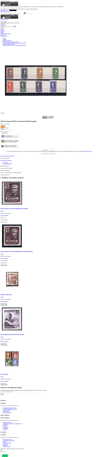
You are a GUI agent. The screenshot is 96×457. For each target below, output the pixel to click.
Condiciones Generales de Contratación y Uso (12, 423)
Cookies (5, 426)
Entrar (2, 215)
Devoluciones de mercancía (8, 440)
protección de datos (70, 397)
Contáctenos (5, 428)
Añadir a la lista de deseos (8, 156)
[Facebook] (4, 451)
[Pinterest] (6, 451)
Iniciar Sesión (6, 11)
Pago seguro (5, 424)
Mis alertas (5, 445)
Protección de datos (87, 151)
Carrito (2, 11)
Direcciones (5, 444)
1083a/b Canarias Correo (6, 294)
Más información (5, 10)
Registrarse (9, 160)
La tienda (5, 429)
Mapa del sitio (6, 411)
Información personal (7, 439)
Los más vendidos (7, 410)
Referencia (3, 174)
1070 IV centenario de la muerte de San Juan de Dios (12, 334)
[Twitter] (5, 451)
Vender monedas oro (7, 412)
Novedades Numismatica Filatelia (10, 409)
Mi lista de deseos (6, 446)
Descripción (5, 162)
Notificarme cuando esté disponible (48, 153)
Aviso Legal (5, 427)
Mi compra (3, 25)
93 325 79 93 (28, 13)
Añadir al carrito (5, 131)
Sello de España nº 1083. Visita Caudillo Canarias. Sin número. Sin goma (17, 251)
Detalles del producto (7, 163)
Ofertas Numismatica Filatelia (9, 407)
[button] (48, 19)
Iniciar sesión (3, 160)
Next (3, 113)
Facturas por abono (7, 443)
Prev (1, 113)
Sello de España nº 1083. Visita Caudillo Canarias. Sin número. (14, 208)
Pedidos (4, 441)
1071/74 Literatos (4, 374)
